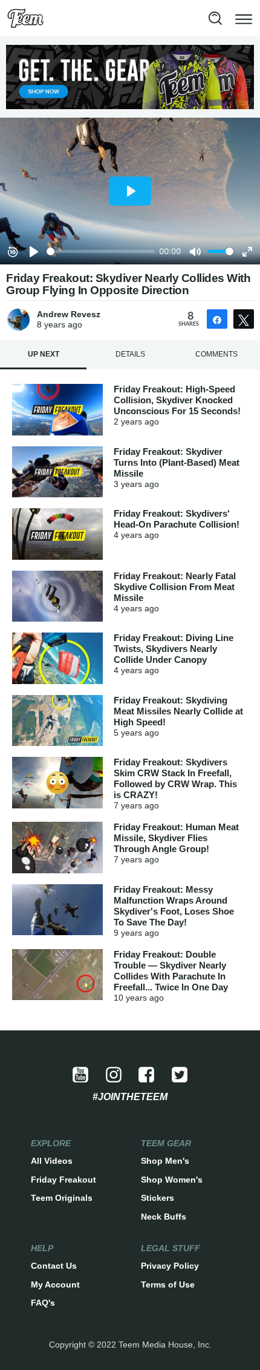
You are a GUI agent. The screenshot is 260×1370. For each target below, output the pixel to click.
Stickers (157, 1198)
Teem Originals (62, 1198)
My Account (55, 1284)
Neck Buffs (163, 1216)
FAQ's (43, 1303)
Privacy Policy (170, 1266)
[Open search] (215, 18)
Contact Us (54, 1266)
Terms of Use (168, 1284)
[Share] (217, 319)
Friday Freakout (63, 1179)
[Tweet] (243, 319)
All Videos (52, 1161)
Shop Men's (165, 1161)
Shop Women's (172, 1179)
